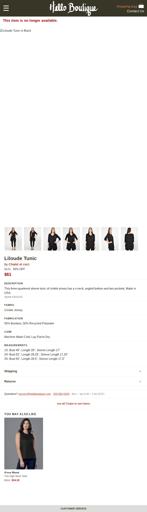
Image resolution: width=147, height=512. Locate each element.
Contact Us (135, 11)
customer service (73, 508)
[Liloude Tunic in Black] (13, 239)
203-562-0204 (61, 393)
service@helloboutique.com (34, 393)
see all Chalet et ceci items (73, 403)
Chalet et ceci (19, 264)
